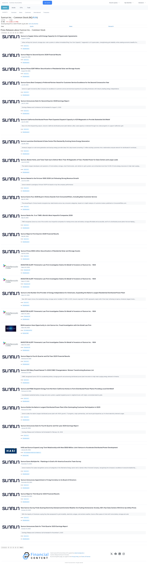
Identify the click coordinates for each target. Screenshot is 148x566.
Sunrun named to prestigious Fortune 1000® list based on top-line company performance (47, 184)
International (37, 12)
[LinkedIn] (119, 556)
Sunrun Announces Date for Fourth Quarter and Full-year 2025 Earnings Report (50, 426)
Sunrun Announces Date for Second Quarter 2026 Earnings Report (45, 101)
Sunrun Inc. (26, 45)
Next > (21, 32)
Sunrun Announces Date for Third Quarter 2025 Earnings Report (44, 526)
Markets (5, 7)
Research (111, 26)
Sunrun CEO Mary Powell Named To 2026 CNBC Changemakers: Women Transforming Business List (57, 370)
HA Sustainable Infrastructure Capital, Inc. (32, 452)
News (20, 12)
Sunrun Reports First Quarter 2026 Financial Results (40, 234)
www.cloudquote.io (79, 553)
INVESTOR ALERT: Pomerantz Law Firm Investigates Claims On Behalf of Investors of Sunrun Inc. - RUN (58, 265)
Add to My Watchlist (33, 23)
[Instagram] (123, 556)
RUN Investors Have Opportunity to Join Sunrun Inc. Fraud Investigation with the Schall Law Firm (56, 325)
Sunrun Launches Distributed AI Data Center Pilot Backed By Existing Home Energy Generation (55, 141)
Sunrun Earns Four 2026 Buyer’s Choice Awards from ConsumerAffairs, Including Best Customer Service (59, 197)
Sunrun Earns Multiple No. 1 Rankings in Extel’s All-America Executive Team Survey (51, 461)
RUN (35, 17)
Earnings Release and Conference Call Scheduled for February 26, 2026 (42, 432)
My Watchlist (128, 3)
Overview (13, 12)
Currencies (28, 12)
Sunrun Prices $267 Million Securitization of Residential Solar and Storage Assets (50, 68)
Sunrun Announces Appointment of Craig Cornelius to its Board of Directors (48, 480)
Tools (28, 7)
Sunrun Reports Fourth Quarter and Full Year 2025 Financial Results (45, 356)
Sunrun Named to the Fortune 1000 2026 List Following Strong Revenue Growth (50, 178)
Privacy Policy (75, 556)
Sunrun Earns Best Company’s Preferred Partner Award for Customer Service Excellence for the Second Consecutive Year (65, 82)
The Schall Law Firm (28, 330)
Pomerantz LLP (27, 283)
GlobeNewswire (26, 48)
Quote (31, 26)
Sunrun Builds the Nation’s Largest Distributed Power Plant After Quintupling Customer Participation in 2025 (60, 407)
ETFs (21, 7)
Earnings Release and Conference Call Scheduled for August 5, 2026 (41, 107)
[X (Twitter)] (111, 556)
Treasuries (46, 12)
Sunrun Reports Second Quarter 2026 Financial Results (41, 55)
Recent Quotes (113, 3)
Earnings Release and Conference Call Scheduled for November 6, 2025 (42, 532)
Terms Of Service (85, 556)
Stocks (13, 7)
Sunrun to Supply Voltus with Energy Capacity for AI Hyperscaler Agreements (49, 36)
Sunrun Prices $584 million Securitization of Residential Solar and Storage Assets (50, 251)
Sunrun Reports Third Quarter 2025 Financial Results (40, 494)
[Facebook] (115, 556)
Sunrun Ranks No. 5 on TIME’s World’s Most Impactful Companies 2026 (47, 215)
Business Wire (25, 333)
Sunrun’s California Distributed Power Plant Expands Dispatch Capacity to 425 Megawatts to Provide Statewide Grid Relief (65, 119)
